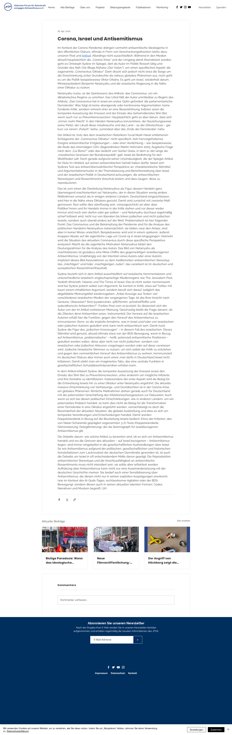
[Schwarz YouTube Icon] (189, 7)
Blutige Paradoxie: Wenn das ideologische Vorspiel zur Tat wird (64, 560)
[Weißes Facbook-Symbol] (108, 667)
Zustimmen (216, 729)
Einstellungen (196, 729)
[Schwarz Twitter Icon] (181, 7)
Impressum (101, 673)
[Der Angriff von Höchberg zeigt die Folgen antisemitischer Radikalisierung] (167, 539)
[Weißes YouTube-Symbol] (118, 667)
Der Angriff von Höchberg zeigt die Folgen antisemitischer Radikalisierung (165, 560)
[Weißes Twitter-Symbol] (113, 667)
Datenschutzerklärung (18, 731)
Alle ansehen (183, 520)
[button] (143, 7)
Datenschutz (118, 673)
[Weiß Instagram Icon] (123, 667)
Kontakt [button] (132, 673)
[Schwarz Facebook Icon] (177, 7)
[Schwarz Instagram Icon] (185, 7)
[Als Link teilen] (74, 499)
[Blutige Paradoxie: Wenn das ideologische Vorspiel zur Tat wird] (65, 539)
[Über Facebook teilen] (59, 499)
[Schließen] (228, 729)
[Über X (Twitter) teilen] (66, 499)
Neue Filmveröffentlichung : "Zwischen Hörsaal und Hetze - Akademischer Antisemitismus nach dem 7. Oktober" (114, 560)
